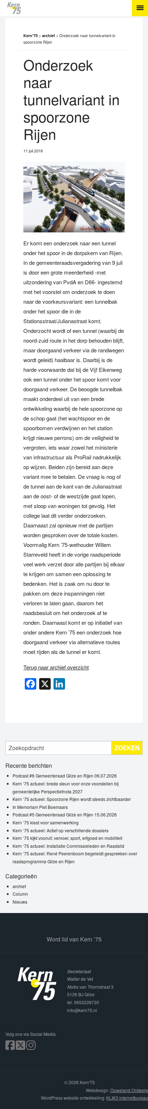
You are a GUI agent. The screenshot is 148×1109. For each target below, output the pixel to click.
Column (20, 894)
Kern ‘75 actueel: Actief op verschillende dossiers (60, 830)
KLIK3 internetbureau (127, 1098)
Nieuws (20, 902)
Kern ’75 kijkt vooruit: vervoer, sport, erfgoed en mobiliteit (67, 838)
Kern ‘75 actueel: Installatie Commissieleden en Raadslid (68, 846)
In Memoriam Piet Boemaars (40, 807)
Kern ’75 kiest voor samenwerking (46, 822)
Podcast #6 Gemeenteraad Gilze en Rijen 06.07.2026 (65, 775)
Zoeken (127, 747)
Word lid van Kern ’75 (74, 939)
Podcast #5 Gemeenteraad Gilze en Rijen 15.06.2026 (65, 814)
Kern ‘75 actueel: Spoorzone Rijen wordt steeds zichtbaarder (72, 799)
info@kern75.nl (82, 1010)
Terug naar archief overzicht (56, 667)
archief (19, 886)
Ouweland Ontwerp (129, 1090)
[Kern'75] (77, 8)
